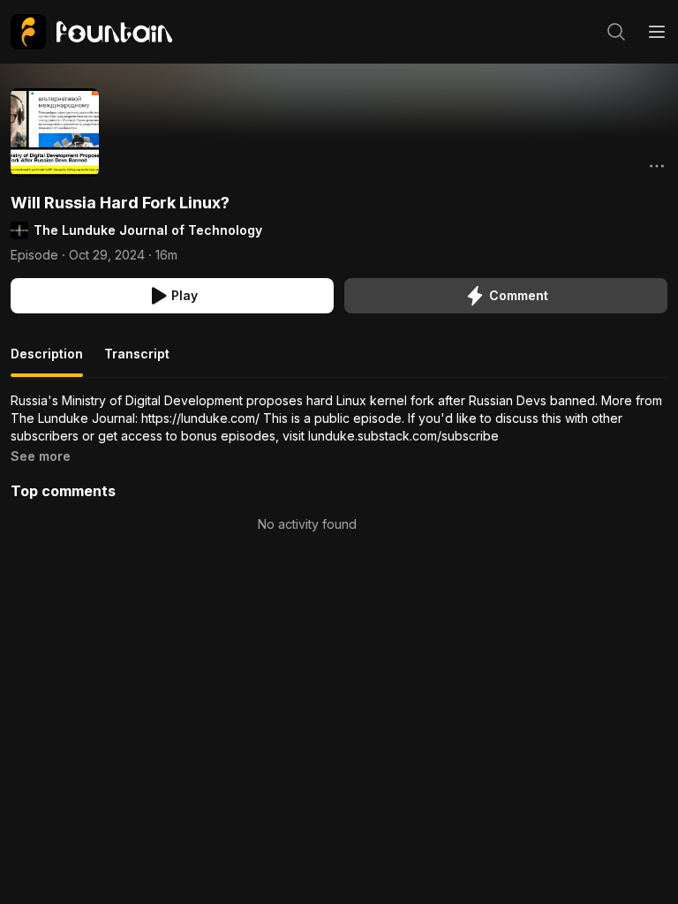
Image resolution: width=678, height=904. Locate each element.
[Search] (616, 32)
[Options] (656, 166)
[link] (91, 31)
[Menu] (656, 31)
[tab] (47, 361)
